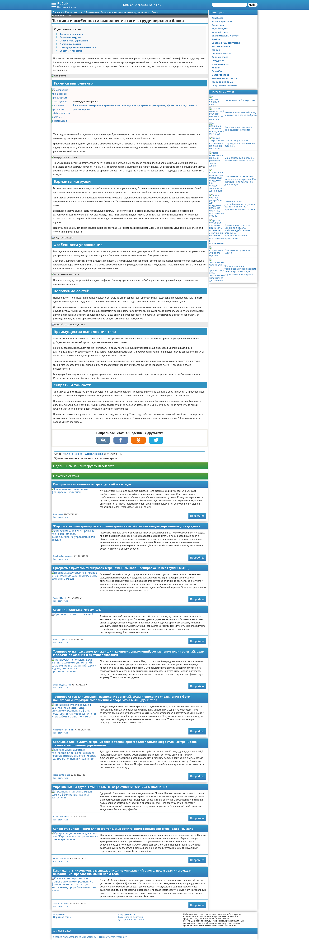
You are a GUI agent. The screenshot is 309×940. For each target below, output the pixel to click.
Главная (128, 5)
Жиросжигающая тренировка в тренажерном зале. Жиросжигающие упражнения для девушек (126, 526)
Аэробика (217, 17)
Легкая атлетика (221, 53)
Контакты (155, 5)
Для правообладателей (131, 919)
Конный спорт (220, 32)
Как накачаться (60, 517)
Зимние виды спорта (224, 78)
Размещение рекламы (130, 917)
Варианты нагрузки (70, 37)
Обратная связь (62, 917)
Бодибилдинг (220, 28)
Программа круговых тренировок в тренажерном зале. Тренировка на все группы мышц (120, 568)
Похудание (218, 60)
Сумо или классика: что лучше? (77, 610)
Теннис (216, 49)
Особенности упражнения (74, 40)
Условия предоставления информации (74, 936)
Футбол (216, 39)
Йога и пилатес (221, 64)
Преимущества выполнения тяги (78, 47)
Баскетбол (218, 25)
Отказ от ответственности (113, 936)
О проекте (141, 5)
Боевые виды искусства (226, 42)
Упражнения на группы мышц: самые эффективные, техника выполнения (110, 787)
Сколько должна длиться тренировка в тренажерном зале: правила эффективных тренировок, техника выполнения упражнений (126, 743)
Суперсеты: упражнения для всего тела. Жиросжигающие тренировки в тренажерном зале (123, 829)
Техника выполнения (71, 34)
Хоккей (216, 67)
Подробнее (197, 516)
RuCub (62, 3)
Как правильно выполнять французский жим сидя (92, 484)
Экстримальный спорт (225, 35)
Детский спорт (220, 74)
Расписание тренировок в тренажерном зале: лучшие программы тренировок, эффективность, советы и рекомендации (135, 107)
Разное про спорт (222, 21)
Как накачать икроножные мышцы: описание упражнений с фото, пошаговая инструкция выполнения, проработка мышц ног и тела (122, 872)
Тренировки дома (222, 81)
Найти (252, 4)
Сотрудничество (127, 914)
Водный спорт (220, 56)
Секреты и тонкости (71, 50)
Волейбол (217, 71)
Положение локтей (70, 44)
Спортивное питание (224, 85)
